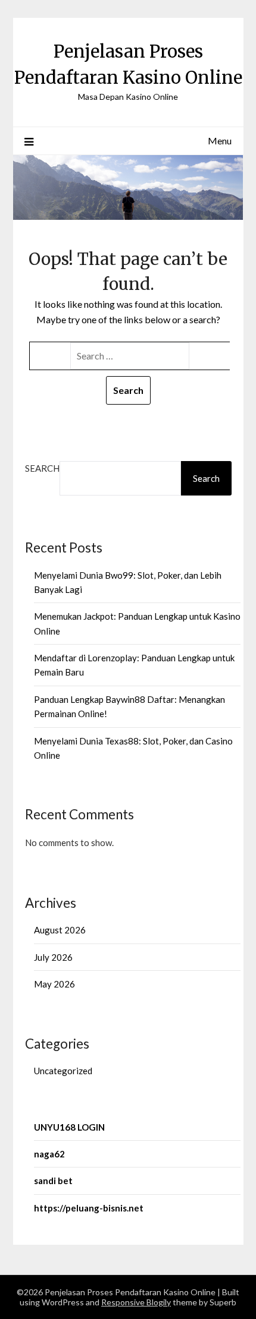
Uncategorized (63, 1070)
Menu (220, 140)
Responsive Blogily (136, 1302)
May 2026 (54, 984)
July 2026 (53, 957)
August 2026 (60, 929)
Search (42, 468)
